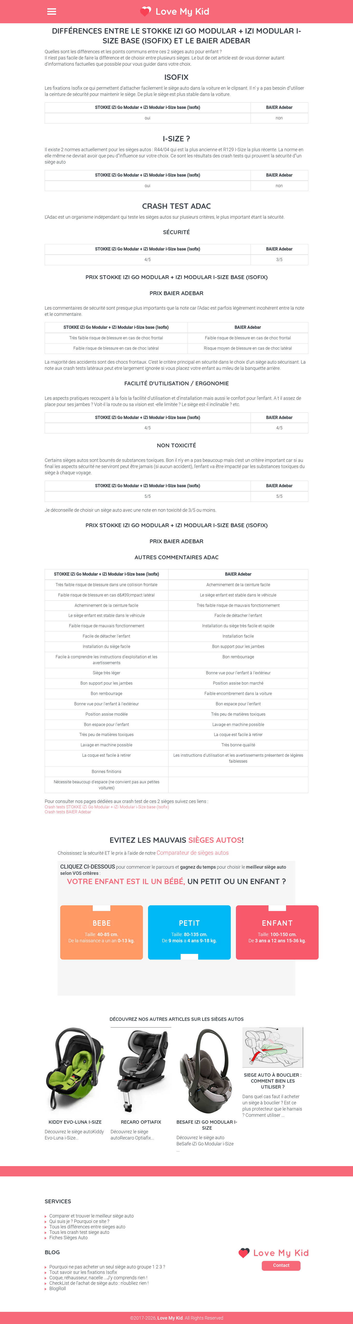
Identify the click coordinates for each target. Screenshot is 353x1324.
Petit (189, 932)
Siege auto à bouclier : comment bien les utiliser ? (273, 1081)
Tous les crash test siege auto (79, 1232)
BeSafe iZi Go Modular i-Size (207, 1125)
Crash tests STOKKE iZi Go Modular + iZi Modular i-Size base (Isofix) (107, 807)
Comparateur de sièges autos (193, 852)
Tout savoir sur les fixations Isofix (83, 1272)
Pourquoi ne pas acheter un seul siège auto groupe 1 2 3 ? (107, 1266)
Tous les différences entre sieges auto (87, 1226)
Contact (281, 1265)
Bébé (101, 932)
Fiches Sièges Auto (68, 1237)
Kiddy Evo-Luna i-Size (75, 1122)
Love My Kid (182, 11)
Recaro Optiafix (141, 1122)
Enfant (277, 932)
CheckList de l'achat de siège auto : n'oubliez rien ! (99, 1283)
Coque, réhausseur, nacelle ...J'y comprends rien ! (98, 1277)
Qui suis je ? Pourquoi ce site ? (79, 1221)
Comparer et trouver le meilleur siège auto (91, 1216)
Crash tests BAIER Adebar (68, 811)
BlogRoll (57, 1288)
